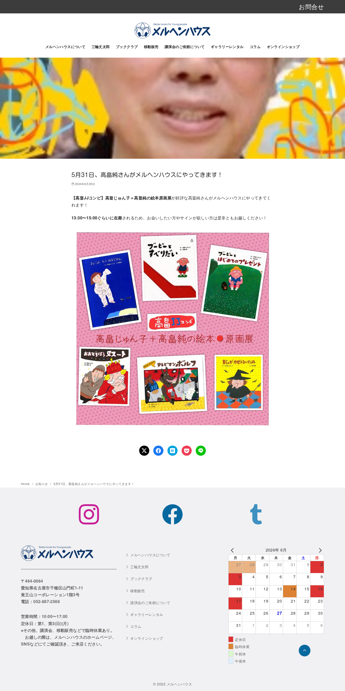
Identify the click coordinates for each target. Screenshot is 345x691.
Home (26, 483)
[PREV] (233, 549)
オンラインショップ (283, 46)
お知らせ (42, 483)
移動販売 (151, 46)
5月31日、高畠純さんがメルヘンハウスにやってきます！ (94, 483)
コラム (255, 46)
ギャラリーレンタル (227, 46)
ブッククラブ (127, 46)
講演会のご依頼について (185, 46)
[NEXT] (319, 549)
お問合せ (311, 6)
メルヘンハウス (179, 683)
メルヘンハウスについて (65, 46)
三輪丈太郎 (101, 46)
